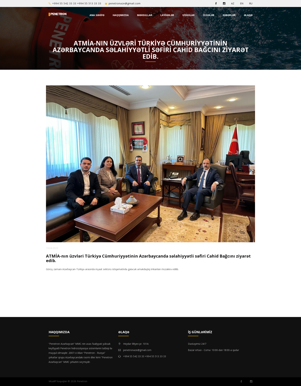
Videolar (188, 15)
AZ (232, 3)
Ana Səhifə (97, 15)
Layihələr (167, 15)
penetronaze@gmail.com (125, 3)
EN (241, 3)
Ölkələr (208, 15)
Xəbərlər (229, 15)
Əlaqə (248, 15)
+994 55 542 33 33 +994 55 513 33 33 (76, 3)
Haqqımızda (121, 15)
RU (250, 3)
